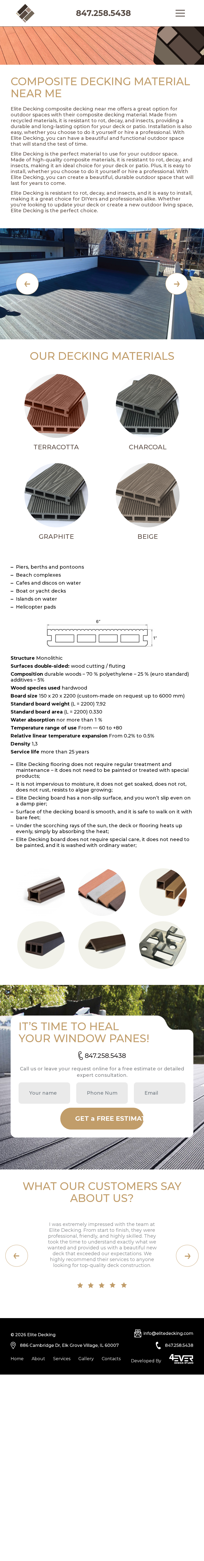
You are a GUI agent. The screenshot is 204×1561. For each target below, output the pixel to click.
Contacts (111, 1358)
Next (176, 284)
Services (61, 1358)
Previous (27, 284)
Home (17, 1358)
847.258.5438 (103, 13)
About (38, 1358)
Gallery (86, 1358)
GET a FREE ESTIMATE (109, 1118)
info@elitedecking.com (168, 1333)
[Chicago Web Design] (181, 1359)
